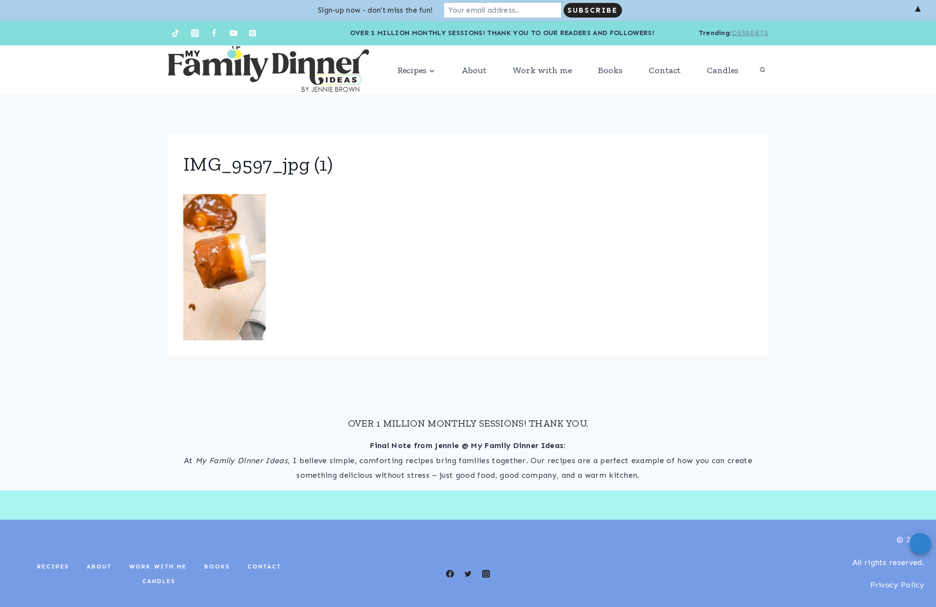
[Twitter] (468, 574)
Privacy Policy (897, 584)
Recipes (53, 566)
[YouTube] (233, 33)
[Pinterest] (252, 33)
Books (610, 70)
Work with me (542, 70)
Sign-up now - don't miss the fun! (375, 10)
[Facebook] (214, 33)
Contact (665, 70)
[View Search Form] (762, 70)
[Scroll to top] (913, 570)
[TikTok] (175, 33)
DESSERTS (750, 33)
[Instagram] (195, 33)
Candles (723, 70)
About (474, 70)
